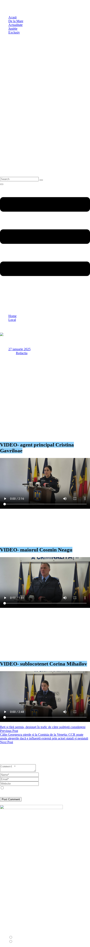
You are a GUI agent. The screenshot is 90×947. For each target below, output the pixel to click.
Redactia (21, 353)
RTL (17, 941)
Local (12, 320)
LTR (17, 937)
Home (12, 316)
